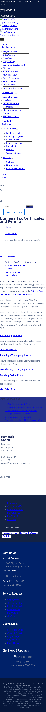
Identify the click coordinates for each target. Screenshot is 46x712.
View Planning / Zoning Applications (16, 369)
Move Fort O (7, 121)
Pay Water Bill (13, 516)
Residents (6, 124)
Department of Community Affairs (21, 410)
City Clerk (7, 58)
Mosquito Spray (13, 165)
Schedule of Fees (11, 116)
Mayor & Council (10, 51)
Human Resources (11, 71)
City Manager (9, 55)
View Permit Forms (8, 349)
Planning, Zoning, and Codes (13, 111)
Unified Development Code (17, 404)
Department (11, 233)
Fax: (11, 585)
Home (4, 44)
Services (7, 157)
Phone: (13, 581)
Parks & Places (9, 128)
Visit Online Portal (8, 389)
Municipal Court (10, 75)
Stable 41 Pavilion (15, 630)
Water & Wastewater (15, 168)
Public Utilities (9, 81)
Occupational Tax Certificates (11, 105)
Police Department (11, 78)
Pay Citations (13, 513)
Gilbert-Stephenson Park (17, 143)
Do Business (7, 92)
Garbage (10, 162)
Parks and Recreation (13, 88)
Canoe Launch (12, 139)
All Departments (7, 257)
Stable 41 (10, 149)
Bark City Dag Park (14, 136)
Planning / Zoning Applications (16, 355)
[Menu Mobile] (2, 39)
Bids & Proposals (10, 97)
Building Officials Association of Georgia (23, 407)
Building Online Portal (12, 375)
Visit (4, 174)
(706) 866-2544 (7, 10)
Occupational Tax (15, 506)
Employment (13, 503)
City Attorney (9, 61)
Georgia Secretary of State (17, 413)
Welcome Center (13, 153)
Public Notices (13, 643)
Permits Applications (11, 335)
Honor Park (11, 146)
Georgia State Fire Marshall (18, 417)
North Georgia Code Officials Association (24, 420)
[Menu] (16, 93)
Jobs (4, 177)
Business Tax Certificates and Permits (22, 262)
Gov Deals (7, 100)
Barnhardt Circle (13, 133)
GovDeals (11, 519)
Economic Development (14, 65)
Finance (6, 68)
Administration (8, 47)
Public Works (9, 85)
